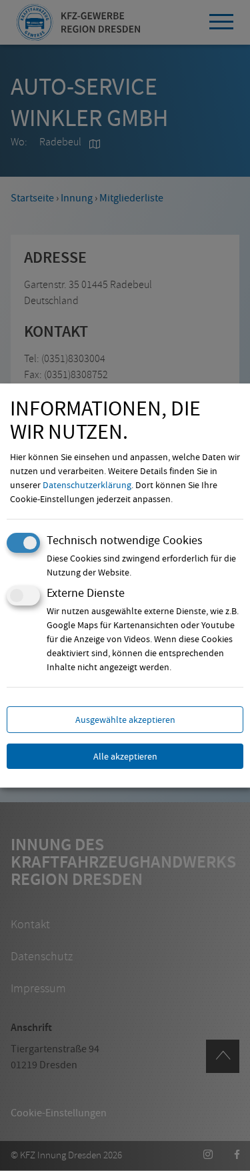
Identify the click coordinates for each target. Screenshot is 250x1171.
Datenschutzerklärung (87, 485)
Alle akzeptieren (125, 756)
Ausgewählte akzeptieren (125, 720)
